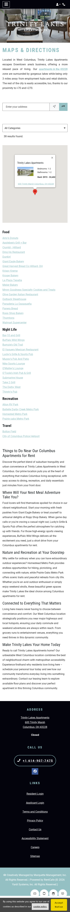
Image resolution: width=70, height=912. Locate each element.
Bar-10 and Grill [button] (11, 335)
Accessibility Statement (35, 838)
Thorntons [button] (8, 317)
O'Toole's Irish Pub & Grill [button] (16, 373)
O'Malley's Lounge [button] (12, 368)
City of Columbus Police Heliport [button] (21, 436)
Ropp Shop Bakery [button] (13, 313)
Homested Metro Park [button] (14, 414)
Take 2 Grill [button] (8, 382)
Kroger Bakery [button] (10, 275)
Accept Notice (59, 904)
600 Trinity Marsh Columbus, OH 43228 (36, 183)
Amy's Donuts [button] (10, 238)
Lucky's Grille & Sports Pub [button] (17, 354)
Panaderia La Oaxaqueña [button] (17, 303)
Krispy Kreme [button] (10, 270)
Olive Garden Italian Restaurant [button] (20, 294)
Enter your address (16, 106)
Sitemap (35, 856)
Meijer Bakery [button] (10, 284)
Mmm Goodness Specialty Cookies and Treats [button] (28, 289)
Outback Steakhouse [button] (14, 299)
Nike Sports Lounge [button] (13, 363)
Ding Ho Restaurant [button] (13, 252)
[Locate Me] (54, 107)
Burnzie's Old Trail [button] (12, 344)
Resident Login (35, 793)
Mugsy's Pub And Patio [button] (15, 358)
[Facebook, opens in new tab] (35, 771)
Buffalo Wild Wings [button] (13, 340)
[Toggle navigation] (6, 4)
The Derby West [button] (11, 387)
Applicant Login (35, 802)
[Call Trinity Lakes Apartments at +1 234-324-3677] (64, 4)
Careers (35, 847)
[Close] (52, 158)
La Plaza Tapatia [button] (12, 280)
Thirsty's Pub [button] (9, 391)
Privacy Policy (35, 820)
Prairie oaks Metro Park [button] (15, 418)
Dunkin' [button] (6, 256)
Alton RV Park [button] (10, 404)
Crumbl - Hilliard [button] (11, 247)
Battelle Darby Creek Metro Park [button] (20, 409)
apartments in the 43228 (53, 69)
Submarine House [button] (12, 377)
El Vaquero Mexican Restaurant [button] (20, 349)
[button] (58, 4)
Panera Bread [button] (10, 308)
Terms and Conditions (35, 811)
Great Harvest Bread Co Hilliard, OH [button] (22, 266)
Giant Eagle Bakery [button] (13, 261)
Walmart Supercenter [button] (14, 322)
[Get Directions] (63, 107)
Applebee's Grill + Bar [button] (14, 242)
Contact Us (35, 829)
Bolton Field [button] (9, 431)
